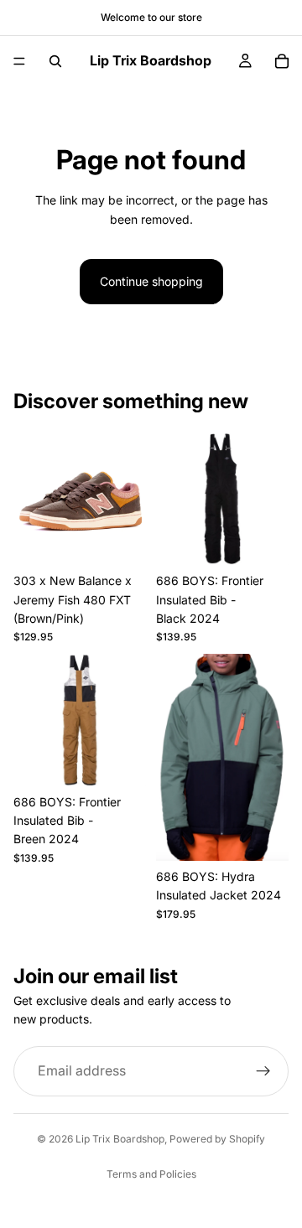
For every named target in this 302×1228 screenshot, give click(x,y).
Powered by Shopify (217, 1138)
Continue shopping (151, 281)
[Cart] (281, 61)
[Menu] (19, 61)
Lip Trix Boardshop (120, 1138)
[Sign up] (263, 1070)
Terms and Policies (151, 1174)
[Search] (55, 61)
